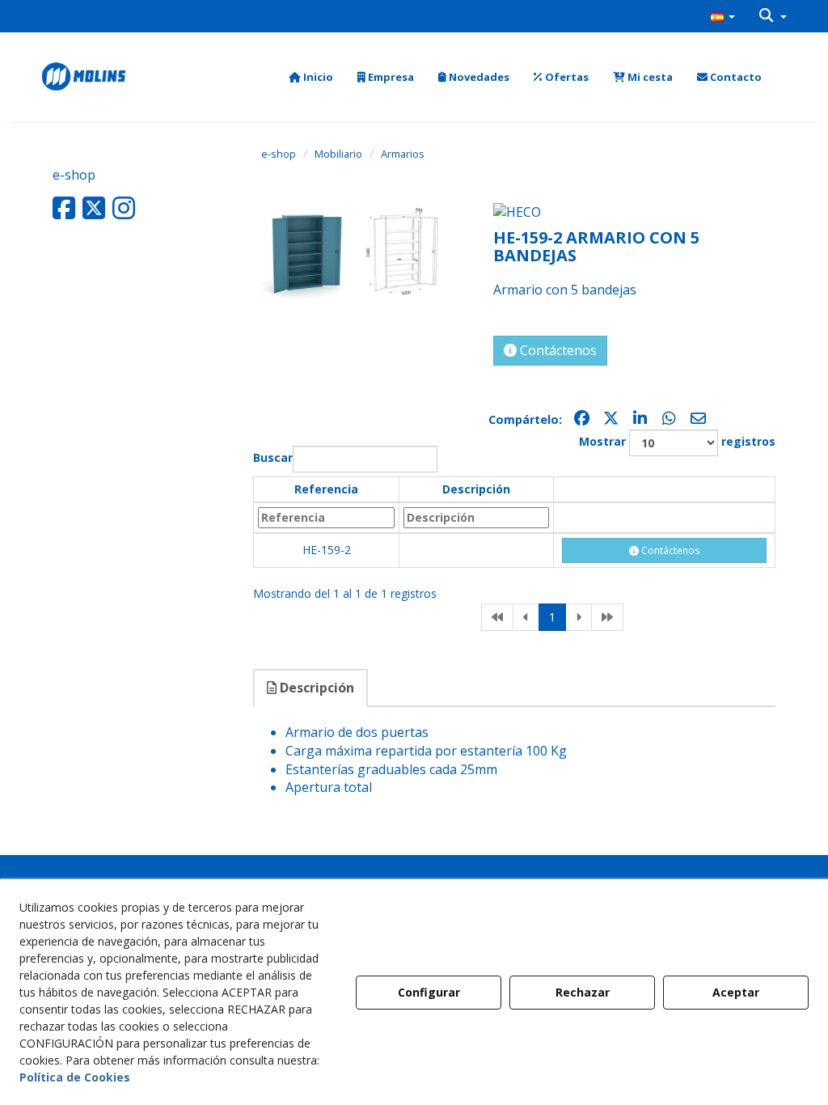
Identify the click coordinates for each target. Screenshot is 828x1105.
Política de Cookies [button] (74, 1077)
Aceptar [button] (735, 992)
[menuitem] (723, 16)
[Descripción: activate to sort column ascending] (476, 517)
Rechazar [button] (583, 992)
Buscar (273, 457)
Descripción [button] (315, 687)
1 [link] (552, 616)
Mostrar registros (677, 441)
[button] (723, 16)
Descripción (476, 489)
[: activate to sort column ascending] (664, 489)
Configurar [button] (429, 992)
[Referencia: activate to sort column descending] (326, 517)
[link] (497, 617)
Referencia (326, 489)
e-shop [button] (74, 175)
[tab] (311, 688)
